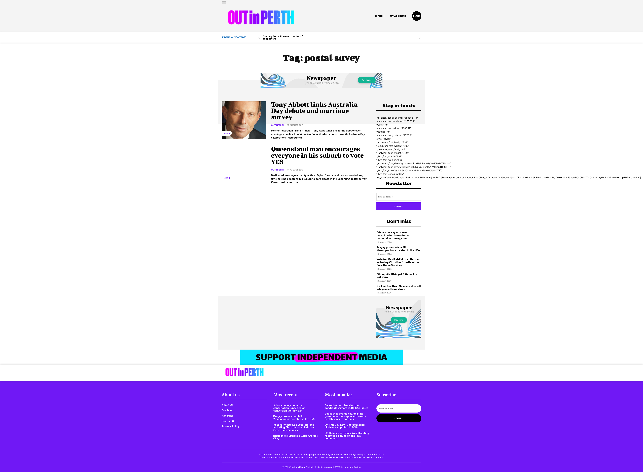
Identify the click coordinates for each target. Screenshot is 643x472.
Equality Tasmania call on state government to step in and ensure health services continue (345, 416)
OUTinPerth (277, 125)
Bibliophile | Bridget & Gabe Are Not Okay (396, 275)
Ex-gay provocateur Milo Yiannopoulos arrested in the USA (398, 248)
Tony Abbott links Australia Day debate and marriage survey (314, 111)
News (227, 133)
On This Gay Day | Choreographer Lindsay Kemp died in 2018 (345, 426)
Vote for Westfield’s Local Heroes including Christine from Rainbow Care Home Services (397, 262)
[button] (379, 15)
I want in (399, 206)
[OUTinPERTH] (261, 17)
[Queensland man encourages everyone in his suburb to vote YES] (244, 165)
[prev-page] (259, 38)
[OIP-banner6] (321, 357)
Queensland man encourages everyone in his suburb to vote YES (317, 155)
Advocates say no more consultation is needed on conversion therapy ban (393, 235)
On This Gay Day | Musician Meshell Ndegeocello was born (398, 287)
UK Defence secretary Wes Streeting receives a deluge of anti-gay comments (347, 435)
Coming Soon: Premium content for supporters (284, 37)
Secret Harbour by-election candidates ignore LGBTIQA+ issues (346, 406)
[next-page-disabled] (420, 38)
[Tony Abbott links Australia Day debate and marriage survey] (244, 120)
